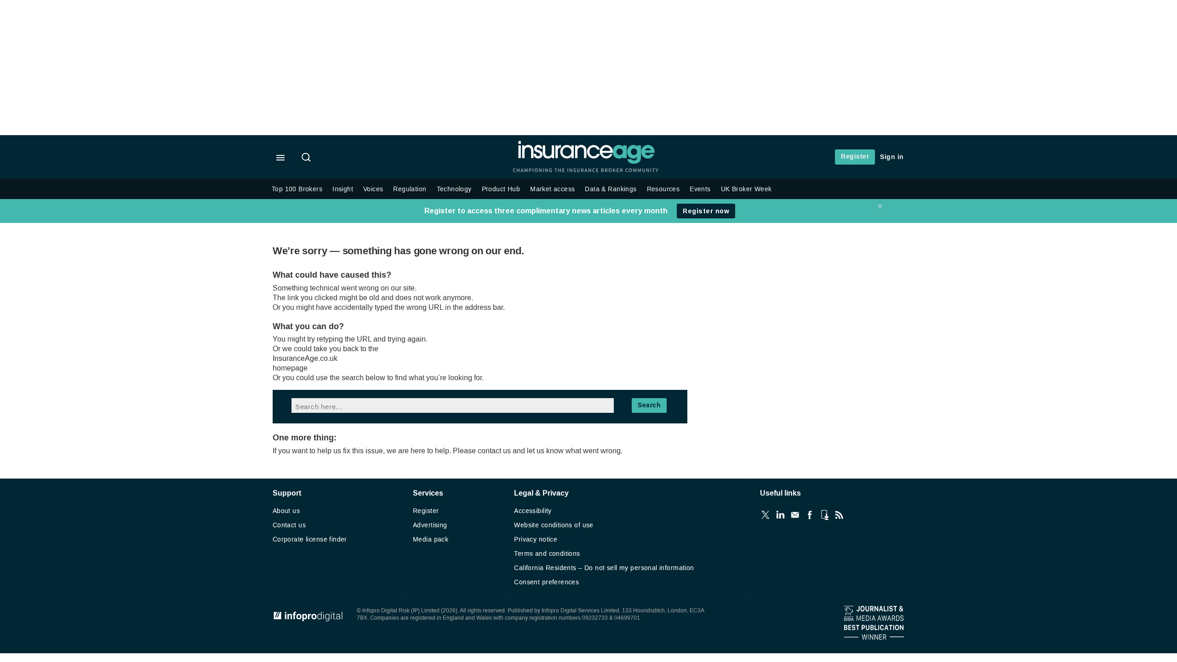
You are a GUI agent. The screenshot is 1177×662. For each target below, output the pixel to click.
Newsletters (794, 514)
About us (286, 511)
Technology (454, 189)
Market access (552, 189)
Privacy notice (535, 539)
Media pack (430, 539)
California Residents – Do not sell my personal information (604, 568)
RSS (839, 514)
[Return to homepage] (586, 162)
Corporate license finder (310, 539)
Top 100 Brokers (297, 189)
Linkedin (780, 514)
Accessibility (532, 511)
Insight (342, 189)
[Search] (307, 158)
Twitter (765, 514)
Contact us (289, 525)
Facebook (809, 514)
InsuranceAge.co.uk (305, 358)
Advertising (430, 525)
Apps (824, 514)
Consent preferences (546, 582)
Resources (663, 189)
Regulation (409, 189)
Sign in (892, 157)
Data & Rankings (610, 189)
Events (700, 189)
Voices (373, 189)
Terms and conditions (547, 553)
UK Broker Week (746, 189)
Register (855, 156)
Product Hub (501, 189)
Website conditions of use (554, 525)
